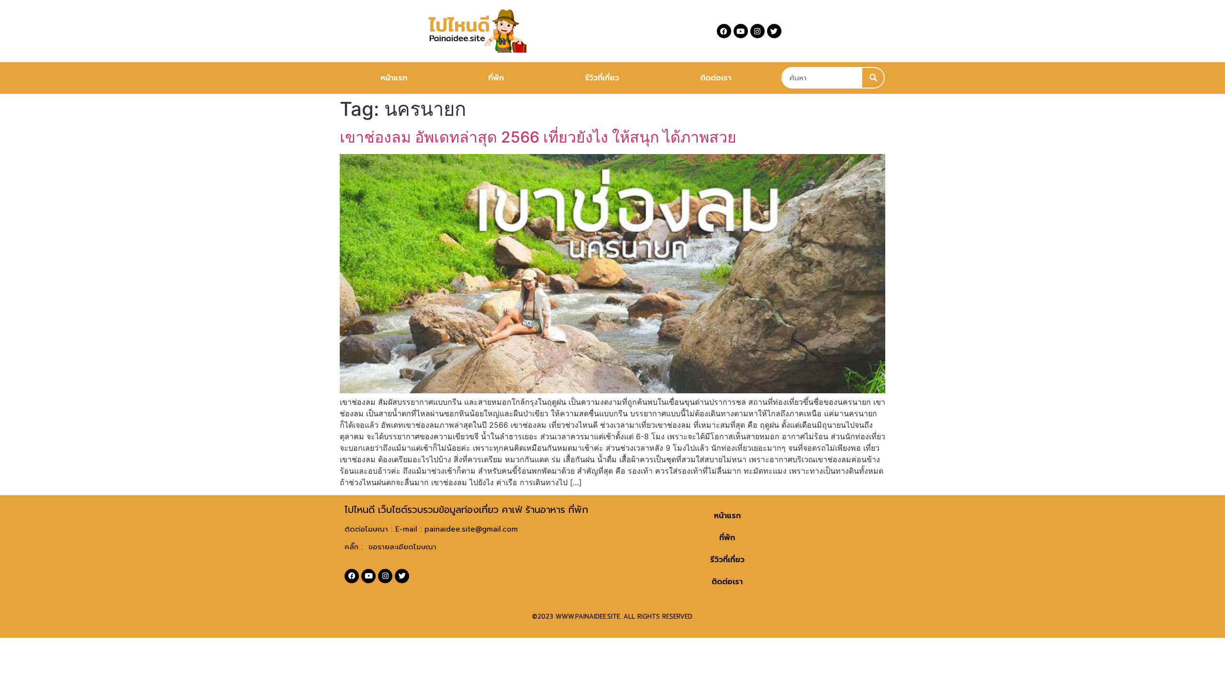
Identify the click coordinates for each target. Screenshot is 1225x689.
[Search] (873, 78)
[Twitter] (774, 31)
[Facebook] (724, 31)
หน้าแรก (393, 78)
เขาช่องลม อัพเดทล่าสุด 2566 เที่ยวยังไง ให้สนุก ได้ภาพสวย (538, 137)
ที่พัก (496, 78)
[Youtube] (741, 31)
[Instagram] (757, 31)
